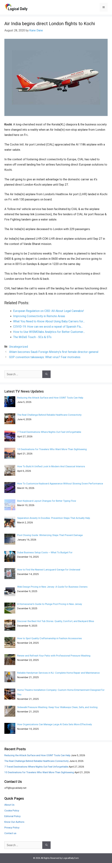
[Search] (46, 374)
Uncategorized (18, 346)
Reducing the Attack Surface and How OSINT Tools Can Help (37, 755)
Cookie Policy (11, 810)
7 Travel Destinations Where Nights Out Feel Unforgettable (36, 766)
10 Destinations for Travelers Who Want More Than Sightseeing (39, 772)
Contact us (10, 833)
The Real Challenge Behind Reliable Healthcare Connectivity (36, 761)
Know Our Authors (14, 821)
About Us (9, 804)
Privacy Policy (11, 827)
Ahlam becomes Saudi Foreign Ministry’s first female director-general (53, 352)
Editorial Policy (12, 816)
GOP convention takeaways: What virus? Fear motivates (44, 357)
